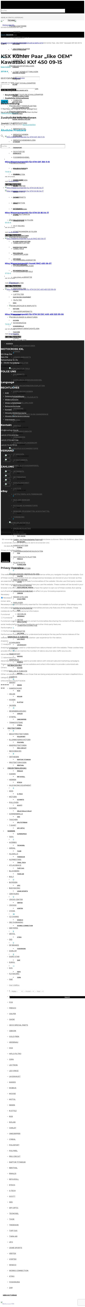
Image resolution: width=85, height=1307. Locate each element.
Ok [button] (5, 546)
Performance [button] (6, 628)
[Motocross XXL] (8, 1304)
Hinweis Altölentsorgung (15, 413)
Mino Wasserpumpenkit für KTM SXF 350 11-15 (27, 162)
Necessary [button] (5, 594)
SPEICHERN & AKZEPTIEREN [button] (13, 681)
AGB (7, 393)
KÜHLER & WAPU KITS (34, 43)
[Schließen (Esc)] (8, 684)
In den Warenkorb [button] (13, 184)
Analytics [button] (4, 641)
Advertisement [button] (7, 654)
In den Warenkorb (8, 90)
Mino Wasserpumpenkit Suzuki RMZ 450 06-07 (28, 263)
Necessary (7, 598)
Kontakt (8, 410)
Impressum (10, 420)
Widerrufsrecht (11, 400)
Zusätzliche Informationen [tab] (17, 98)
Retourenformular (13, 406)
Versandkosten (20, 78)
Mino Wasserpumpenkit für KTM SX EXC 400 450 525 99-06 (34, 314)
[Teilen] (6, 684)
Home (3, 43)
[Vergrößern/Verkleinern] (1, 684)
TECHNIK (22, 43)
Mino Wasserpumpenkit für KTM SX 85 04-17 (27, 213)
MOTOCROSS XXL (12, 43)
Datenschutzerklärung (14, 396)
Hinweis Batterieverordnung (17, 416)
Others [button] (4, 668)
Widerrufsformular (13, 403)
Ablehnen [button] (9, 546)
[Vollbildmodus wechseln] (4, 684)
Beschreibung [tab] (11, 95)
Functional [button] (5, 614)
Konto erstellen (29, 125)
